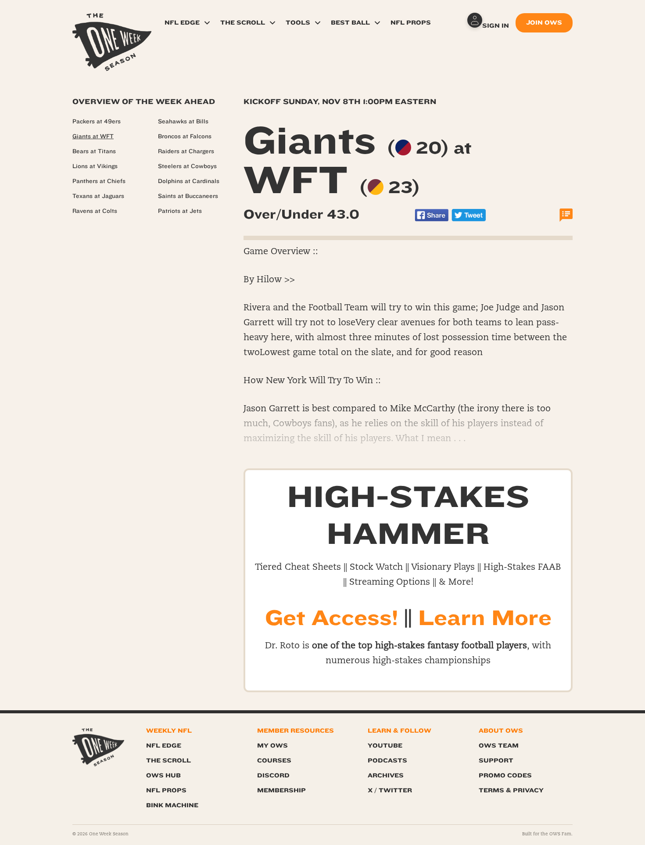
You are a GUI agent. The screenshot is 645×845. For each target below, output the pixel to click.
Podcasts (387, 760)
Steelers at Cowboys (187, 166)
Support (496, 760)
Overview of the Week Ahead (143, 101)
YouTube (385, 745)
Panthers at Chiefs (98, 181)
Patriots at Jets (180, 211)
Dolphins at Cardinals (188, 181)
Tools (298, 22)
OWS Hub (163, 775)
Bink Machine (172, 805)
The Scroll (242, 22)
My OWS (272, 745)
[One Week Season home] (98, 747)
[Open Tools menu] (317, 23)
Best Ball (350, 22)
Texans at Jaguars (98, 196)
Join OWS (544, 22)
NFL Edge (182, 22)
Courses (274, 760)
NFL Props (411, 22)
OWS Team (499, 745)
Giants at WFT (93, 136)
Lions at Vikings (95, 166)
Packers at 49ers (96, 121)
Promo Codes (505, 775)
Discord (273, 775)
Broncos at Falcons (184, 136)
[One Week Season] (112, 24)
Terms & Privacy (511, 790)
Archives (386, 775)
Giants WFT (358, 161)
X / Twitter (390, 790)
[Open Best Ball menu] (377, 23)
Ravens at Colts (94, 211)
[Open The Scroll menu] (272, 23)
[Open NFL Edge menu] (207, 23)
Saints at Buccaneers (188, 196)
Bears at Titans (94, 151)
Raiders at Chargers (186, 151)
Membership (281, 790)
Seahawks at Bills (183, 121)
